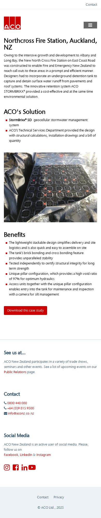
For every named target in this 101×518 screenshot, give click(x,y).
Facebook (11, 455)
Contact (91, 4)
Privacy (59, 497)
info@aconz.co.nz (21, 413)
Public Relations (15, 372)
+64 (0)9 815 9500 (20, 408)
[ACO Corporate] (12, 22)
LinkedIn (26, 455)
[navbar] (90, 25)
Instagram (44, 455)
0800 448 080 (17, 403)
